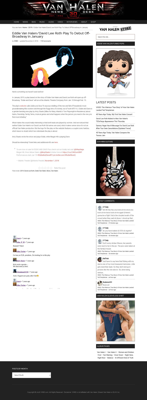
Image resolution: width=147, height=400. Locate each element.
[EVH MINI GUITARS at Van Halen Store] (115, 195)
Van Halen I (101, 352)
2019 (22, 171)
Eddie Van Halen (40, 171)
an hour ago (112, 277)
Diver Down (118, 355)
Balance (110, 358)
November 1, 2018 (52, 161)
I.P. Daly (105, 207)
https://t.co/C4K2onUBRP (72, 152)
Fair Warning (107, 355)
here (56, 142)
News (48, 171)
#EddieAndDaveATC (45, 155)
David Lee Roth (29, 171)
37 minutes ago (113, 223)
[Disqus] (52, 262)
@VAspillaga (79, 149)
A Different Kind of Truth (124, 358)
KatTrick (106, 258)
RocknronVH (107, 282)
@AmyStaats (45, 152)
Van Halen (54, 171)
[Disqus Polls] (52, 205)
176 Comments (45, 41)
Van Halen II (112, 352)
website (23, 106)
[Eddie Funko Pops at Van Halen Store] (115, 97)
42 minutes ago (113, 235)
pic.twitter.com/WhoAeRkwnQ (64, 155)
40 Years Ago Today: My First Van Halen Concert (114, 114)
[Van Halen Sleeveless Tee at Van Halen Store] (115, 341)
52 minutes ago (113, 253)
